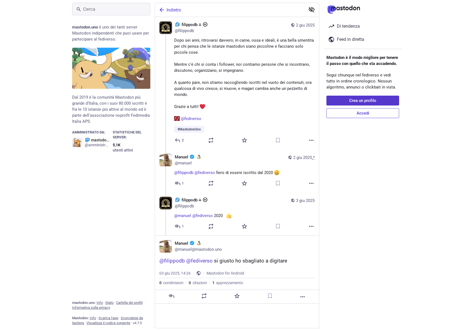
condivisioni (171, 283)
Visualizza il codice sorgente (108, 323)
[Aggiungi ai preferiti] (244, 140)
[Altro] (311, 140)
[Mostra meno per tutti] (311, 9)
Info (100, 303)
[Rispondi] (171, 296)
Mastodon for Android (225, 273)
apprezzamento (227, 283)
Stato (109, 303)
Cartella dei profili (129, 303)
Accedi (363, 113)
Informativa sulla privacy (91, 308)
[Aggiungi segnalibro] (278, 140)
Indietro (174, 10)
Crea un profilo (362, 100)
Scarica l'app (108, 318)
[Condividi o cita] (211, 140)
